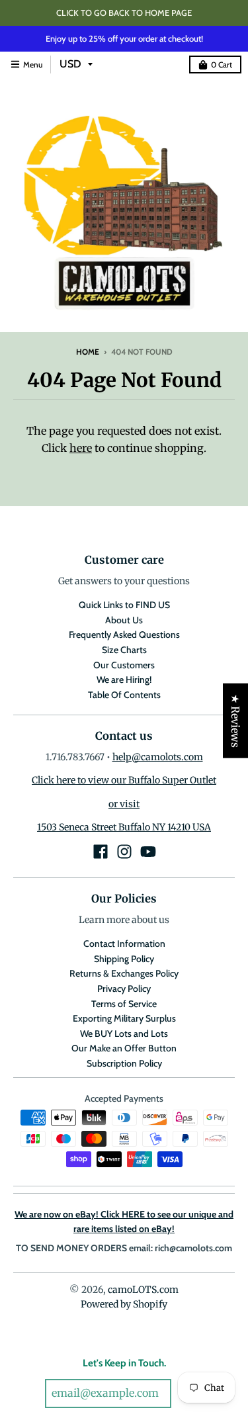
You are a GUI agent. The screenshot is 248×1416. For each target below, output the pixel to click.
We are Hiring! (124, 680)
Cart (221, 64)
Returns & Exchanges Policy (124, 973)
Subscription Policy (124, 1063)
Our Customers (124, 665)
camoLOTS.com (143, 1290)
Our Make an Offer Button (124, 1048)
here (80, 448)
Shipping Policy (124, 959)
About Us (124, 620)
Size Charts (124, 650)
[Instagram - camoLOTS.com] (124, 852)
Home (87, 352)
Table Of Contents (124, 695)
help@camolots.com (157, 757)
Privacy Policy (124, 989)
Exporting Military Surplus (124, 1018)
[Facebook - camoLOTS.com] (100, 852)
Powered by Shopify (124, 1304)
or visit (124, 804)
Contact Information (124, 944)
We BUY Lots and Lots (124, 1034)
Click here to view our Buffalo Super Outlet (124, 780)
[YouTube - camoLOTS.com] (148, 852)
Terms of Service (124, 1004)
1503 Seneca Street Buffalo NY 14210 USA (124, 827)
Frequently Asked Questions (124, 635)
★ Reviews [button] (235, 721)
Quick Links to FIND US (124, 605)
